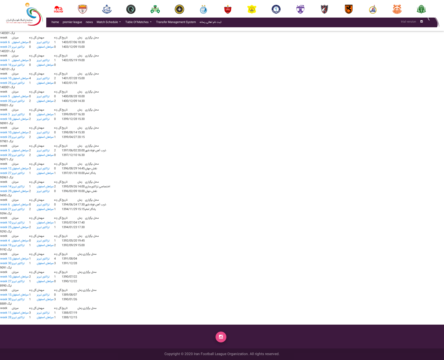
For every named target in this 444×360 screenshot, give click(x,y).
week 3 (5, 114)
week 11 (5, 313)
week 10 (5, 78)
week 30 (5, 263)
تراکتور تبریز (43, 42)
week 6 (5, 42)
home (55, 22)
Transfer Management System (177, 22)
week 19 (5, 245)
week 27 (5, 173)
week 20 (5, 101)
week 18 (5, 119)
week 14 (5, 187)
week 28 (5, 317)
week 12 (5, 168)
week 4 (5, 241)
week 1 (5, 60)
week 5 (5, 96)
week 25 (5, 83)
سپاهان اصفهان (20, 42)
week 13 (5, 259)
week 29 (5, 191)
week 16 (5, 65)
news (90, 22)
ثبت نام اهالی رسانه (211, 22)
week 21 (5, 47)
